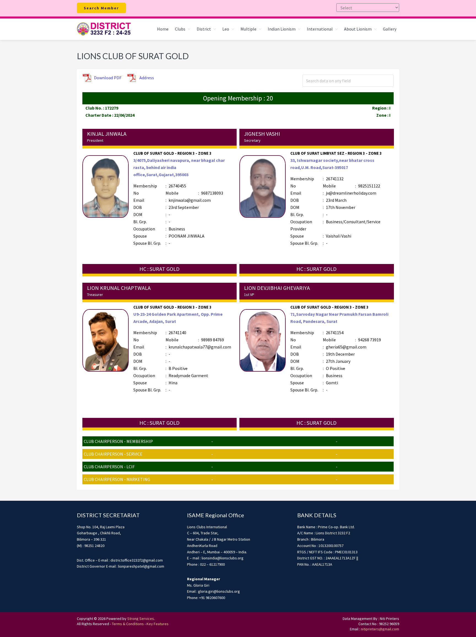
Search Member (101, 8)
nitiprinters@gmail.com (380, 629)
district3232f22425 (104, 29)
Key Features (158, 623)
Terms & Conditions (128, 623)
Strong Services (140, 618)
